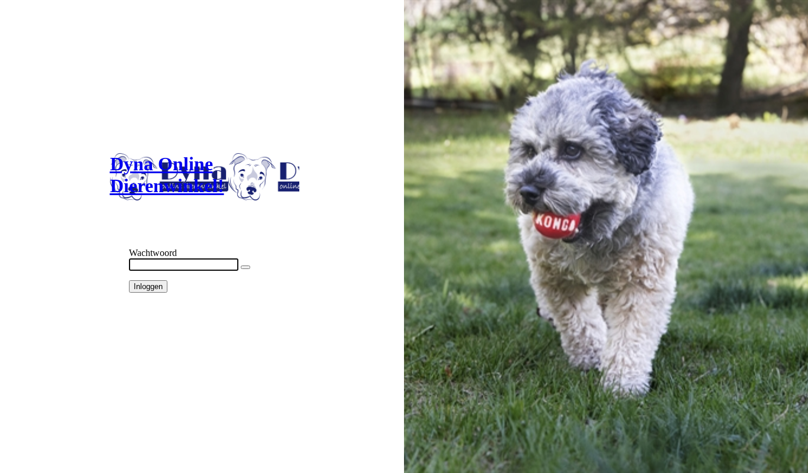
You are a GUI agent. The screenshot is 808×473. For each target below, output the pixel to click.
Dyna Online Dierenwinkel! (167, 174)
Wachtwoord (153, 253)
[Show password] (245, 267)
